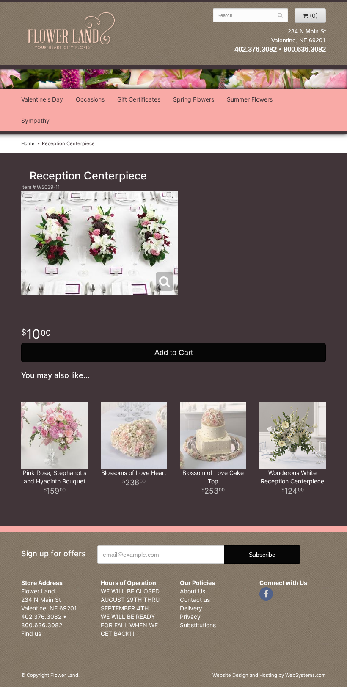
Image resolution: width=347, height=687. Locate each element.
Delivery (191, 608)
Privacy (190, 616)
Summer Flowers (250, 99)
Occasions (90, 99)
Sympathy (35, 120)
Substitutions (198, 625)
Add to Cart (173, 352)
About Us (192, 591)
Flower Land (72, 31)
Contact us (195, 599)
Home (28, 143)
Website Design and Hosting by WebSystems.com (269, 675)
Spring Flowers (193, 99)
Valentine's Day (42, 99)
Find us (31, 633)
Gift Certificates (138, 99)
